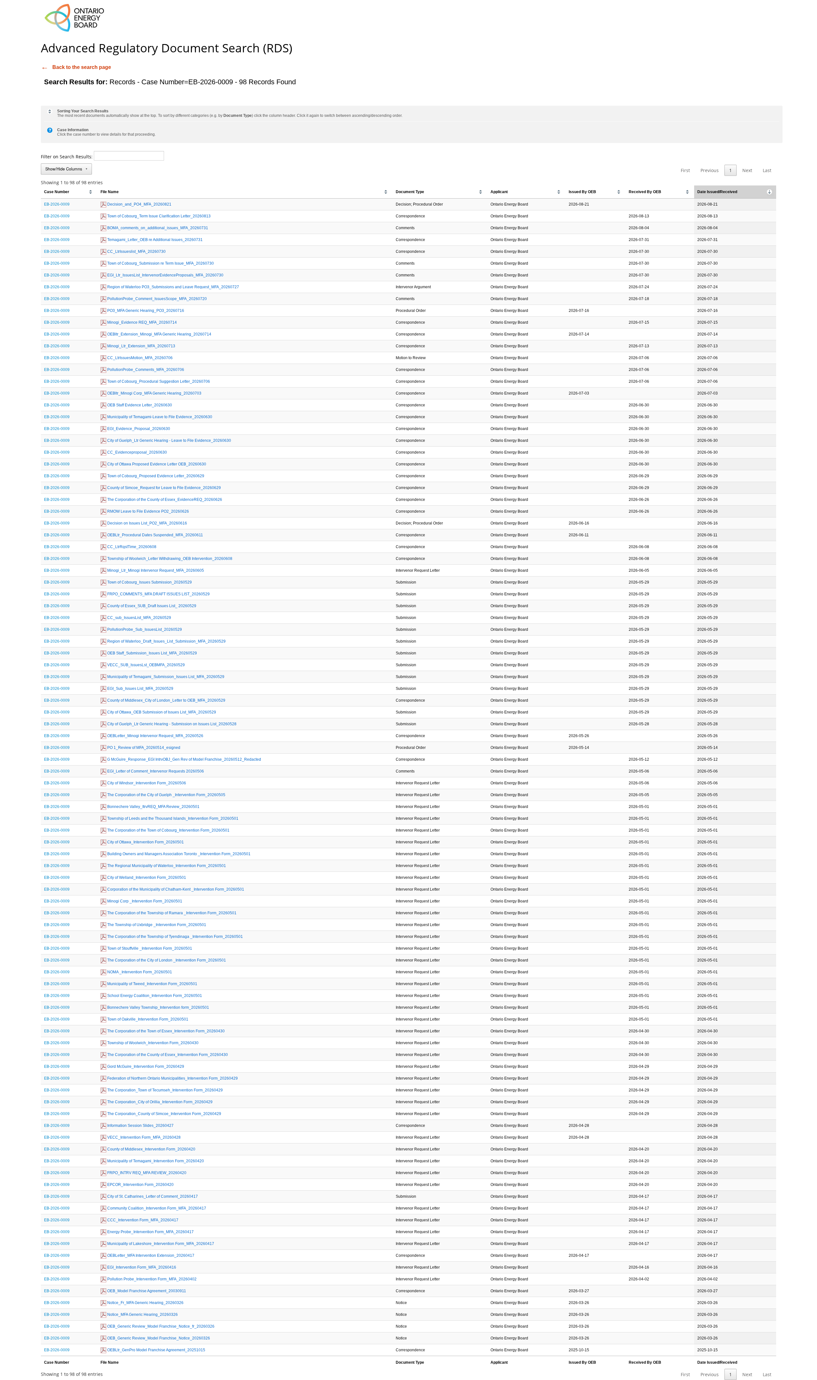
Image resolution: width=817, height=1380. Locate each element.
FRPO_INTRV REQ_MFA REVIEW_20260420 (146, 1173)
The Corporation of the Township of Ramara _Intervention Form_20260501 (171, 913)
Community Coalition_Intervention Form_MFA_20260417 (156, 1208)
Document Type (410, 192)
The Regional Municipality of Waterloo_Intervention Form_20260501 (166, 865)
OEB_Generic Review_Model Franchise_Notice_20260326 (158, 1338)
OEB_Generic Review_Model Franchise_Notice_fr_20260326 (160, 1326)
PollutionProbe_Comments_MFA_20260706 (145, 369)
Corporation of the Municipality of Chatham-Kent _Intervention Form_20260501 (175, 889)
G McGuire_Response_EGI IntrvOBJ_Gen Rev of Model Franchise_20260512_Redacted (183, 759)
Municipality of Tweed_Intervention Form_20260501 (151, 984)
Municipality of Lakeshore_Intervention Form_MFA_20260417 (160, 1243)
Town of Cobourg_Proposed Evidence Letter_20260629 (155, 476)
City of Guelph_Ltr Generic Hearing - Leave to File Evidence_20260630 (168, 440)
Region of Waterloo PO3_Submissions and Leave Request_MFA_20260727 (172, 287)
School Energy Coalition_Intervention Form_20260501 (154, 995)
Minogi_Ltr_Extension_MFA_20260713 (140, 346)
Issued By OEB (582, 192)
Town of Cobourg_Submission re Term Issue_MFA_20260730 (160, 263)
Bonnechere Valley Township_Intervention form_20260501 (157, 1007)
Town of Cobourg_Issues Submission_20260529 (149, 582)
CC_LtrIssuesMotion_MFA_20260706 (139, 358)
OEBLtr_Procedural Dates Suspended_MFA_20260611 (154, 535)
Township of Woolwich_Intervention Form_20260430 (152, 1043)
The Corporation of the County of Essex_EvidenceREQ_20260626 (164, 499)
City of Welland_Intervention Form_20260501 (146, 877)
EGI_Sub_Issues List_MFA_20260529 (139, 688)
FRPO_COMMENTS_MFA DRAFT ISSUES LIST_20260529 (158, 594)
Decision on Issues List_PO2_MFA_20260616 (146, 523)
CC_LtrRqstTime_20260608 (131, 547)
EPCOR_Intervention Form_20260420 (140, 1184)
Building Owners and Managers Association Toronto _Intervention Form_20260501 (178, 854)
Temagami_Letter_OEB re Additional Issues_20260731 (154, 240)
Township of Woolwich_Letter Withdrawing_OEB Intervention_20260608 (169, 558)
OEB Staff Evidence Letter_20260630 (139, 405)
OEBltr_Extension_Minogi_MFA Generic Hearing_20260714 (158, 334)
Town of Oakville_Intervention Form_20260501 (147, 1019)
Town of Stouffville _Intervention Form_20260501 (149, 948)
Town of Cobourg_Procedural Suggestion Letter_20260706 (158, 381)
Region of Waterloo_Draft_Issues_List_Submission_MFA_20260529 (166, 641)
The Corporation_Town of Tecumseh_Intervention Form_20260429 (164, 1090)
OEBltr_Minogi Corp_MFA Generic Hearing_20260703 (153, 393)
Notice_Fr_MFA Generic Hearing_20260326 (145, 1303)
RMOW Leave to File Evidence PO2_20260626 (147, 511)
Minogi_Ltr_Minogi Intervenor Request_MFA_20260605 (155, 570)
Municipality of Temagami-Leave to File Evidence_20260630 (159, 417)
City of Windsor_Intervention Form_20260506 (146, 783)
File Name (110, 192)
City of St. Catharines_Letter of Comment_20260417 (152, 1196)
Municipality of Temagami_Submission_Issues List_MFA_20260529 (165, 677)
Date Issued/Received (717, 192)
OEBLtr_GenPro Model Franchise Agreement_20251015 (155, 1350)
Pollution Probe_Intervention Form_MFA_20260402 (151, 1279)
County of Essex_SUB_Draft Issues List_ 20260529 (151, 606)
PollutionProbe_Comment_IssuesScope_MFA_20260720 (156, 299)
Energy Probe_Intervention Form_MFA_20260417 (150, 1232)
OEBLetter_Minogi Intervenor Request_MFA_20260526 (154, 736)
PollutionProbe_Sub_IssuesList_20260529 (144, 629)
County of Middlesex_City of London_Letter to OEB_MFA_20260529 (165, 700)
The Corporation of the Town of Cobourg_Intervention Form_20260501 (167, 830)
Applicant (499, 192)
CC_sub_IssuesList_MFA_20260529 (138, 617)
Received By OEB (645, 192)
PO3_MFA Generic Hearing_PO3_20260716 (145, 310)
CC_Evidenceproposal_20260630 (136, 452)
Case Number (56, 192)
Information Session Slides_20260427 (140, 1125)
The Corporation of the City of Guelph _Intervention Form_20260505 (165, 795)
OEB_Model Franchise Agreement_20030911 (146, 1291)
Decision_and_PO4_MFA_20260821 (138, 204)
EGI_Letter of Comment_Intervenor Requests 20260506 (155, 771)
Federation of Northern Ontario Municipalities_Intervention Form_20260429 (172, 1078)
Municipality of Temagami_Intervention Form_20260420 (155, 1161)
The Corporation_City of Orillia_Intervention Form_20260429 (159, 1102)
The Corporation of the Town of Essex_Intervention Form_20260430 (165, 1031)
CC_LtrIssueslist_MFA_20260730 (136, 251)
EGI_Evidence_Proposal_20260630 (138, 428)
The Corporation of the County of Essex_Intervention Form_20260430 (167, 1054)
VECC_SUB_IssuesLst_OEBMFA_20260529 (145, 665)
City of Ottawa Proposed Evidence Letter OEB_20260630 (156, 464)
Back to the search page (81, 67)
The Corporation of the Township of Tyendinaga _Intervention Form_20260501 (174, 936)
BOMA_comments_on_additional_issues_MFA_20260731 (157, 228)
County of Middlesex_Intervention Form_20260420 (150, 1149)
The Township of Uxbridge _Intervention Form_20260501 (156, 925)
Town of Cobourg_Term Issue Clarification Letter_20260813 (158, 216)
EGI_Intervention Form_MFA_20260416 (141, 1267)
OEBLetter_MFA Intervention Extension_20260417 (150, 1255)
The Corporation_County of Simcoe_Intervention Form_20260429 (163, 1114)
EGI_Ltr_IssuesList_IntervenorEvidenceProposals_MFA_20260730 (164, 275)
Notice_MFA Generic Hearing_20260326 (142, 1314)
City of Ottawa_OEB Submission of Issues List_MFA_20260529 (161, 712)
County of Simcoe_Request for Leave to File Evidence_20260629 (163, 488)
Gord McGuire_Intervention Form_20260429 (145, 1066)
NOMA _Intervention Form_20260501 (139, 972)
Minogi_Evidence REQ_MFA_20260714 (141, 322)
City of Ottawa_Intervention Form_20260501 (145, 842)
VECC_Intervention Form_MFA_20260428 (143, 1137)
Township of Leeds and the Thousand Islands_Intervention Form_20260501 (172, 818)
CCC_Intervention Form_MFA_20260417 (142, 1220)
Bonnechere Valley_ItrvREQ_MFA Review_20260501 (152, 806)
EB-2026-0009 (57, 204)
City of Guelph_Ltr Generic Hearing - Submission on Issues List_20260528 (171, 724)
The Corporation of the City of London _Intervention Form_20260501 (166, 960)
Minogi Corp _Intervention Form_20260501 (144, 901)
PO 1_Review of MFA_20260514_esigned (143, 747)
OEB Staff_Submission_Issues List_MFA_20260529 (151, 653)
